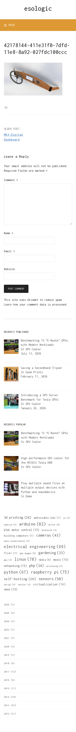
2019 (6, 655)
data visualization (16, 541)
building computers (19, 535)
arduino (32, 523)
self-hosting (20, 579)
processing (54, 566)
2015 (6, 688)
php (36, 566)
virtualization (49, 584)
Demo (29, 496)
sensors (51, 578)
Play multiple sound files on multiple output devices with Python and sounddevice (43, 488)
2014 (6, 697)
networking (15, 565)
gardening (51, 553)
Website (9, 269)
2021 (6, 638)
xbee (10, 589)
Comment (11, 180)
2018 (6, 663)
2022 (6, 629)
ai (66, 518)
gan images (28, 553)
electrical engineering (35, 546)
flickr (10, 553)
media (45, 559)
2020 (6, 646)
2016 (6, 680)
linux (25, 559)
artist (54, 524)
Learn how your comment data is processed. (36, 304)
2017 (6, 671)
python (16, 572)
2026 (6, 604)
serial (9, 584)
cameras (48, 535)
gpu (8, 560)
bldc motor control (21, 529)
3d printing (17, 517)
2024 (6, 621)
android (10, 525)
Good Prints (34, 372)
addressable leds (47, 517)
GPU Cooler (33, 349)
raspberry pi (50, 572)
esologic (38, 8)
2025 (6, 613)
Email (9, 251)
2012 (6, 713)
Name (8, 233)
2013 (6, 705)
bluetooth (49, 530)
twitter (24, 584)
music (60, 559)
